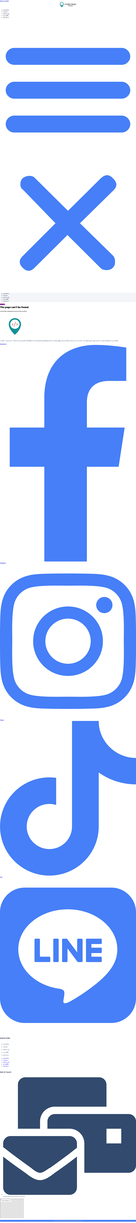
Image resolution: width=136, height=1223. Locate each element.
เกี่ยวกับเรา (6, 17)
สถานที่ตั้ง (6, 16)
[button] (68, 155)
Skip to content (4, 1)
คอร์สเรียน (6, 10)
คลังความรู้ (6, 14)
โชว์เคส (5, 12)
